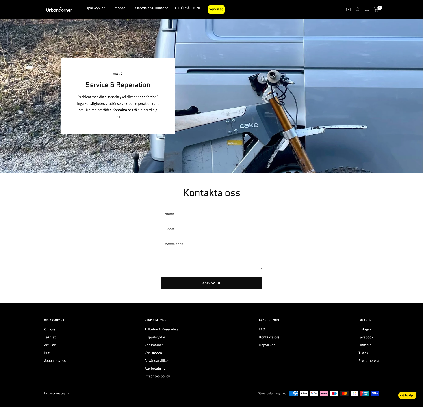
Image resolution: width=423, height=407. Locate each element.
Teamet (50, 337)
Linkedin (364, 345)
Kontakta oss (269, 337)
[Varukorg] (376, 9)
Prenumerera (368, 360)
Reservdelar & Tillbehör (150, 8)
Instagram (366, 329)
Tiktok (363, 353)
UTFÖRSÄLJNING (188, 8)
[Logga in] (367, 9)
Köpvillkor (267, 345)
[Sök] (358, 9)
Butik (48, 353)
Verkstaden (153, 353)
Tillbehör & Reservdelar (162, 329)
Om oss (49, 329)
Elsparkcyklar (94, 8)
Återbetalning (155, 368)
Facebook (365, 337)
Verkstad (216, 9)
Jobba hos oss (55, 360)
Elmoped (118, 8)
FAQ (262, 329)
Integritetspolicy (157, 376)
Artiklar (50, 345)
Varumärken (154, 345)
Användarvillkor (157, 360)
